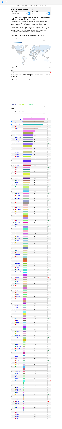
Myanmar (18, 290)
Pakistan (17, 403)
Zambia (17, 277)
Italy (16, 288)
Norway (17, 202)
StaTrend (7, 2)
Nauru (17, 200)
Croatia (17, 191)
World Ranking (16, 2)
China (17, 362)
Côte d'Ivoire (18, 346)
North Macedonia (19, 160)
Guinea (17, 250)
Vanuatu (17, 385)
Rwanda (17, 350)
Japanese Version (16, 33)
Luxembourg (18, 119)
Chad (17, 215)
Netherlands (18, 137)
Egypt (17, 387)
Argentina (18, 380)
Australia (17, 337)
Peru (17, 320)
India (17, 352)
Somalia (17, 378)
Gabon (17, 186)
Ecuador (17, 322)
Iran (16, 369)
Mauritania (18, 238)
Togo (17, 344)
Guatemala (18, 373)
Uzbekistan (18, 335)
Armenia (17, 236)
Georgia (17, 205)
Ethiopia (17, 407)
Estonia (17, 154)
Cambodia (18, 156)
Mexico (17, 256)
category (24, 5)
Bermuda (17, 213)
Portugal (17, 220)
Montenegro (18, 209)
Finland (17, 248)
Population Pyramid (25, 2)
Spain (17, 261)
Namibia (17, 281)
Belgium (17, 135)
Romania (17, 258)
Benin (17, 358)
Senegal (17, 342)
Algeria (17, 309)
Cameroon (18, 371)
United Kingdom (19, 305)
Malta (17, 126)
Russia (17, 329)
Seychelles (18, 130)
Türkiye (17, 279)
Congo (17, 167)
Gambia (17, 416)
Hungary (17, 143)
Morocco (17, 252)
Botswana (18, 254)
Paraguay (18, 296)
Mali (16, 324)
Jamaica (17, 331)
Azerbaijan (18, 193)
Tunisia (17, 231)
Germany (17, 218)
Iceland (17, 240)
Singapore (18, 124)
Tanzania (17, 382)
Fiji (16, 245)
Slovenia (17, 141)
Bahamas (18, 283)
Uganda (17, 401)
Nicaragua (18, 222)
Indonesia (18, 348)
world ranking (17, 5)
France (17, 298)
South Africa (18, 303)
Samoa (17, 396)
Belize (17, 224)
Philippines (18, 326)
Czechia (17, 163)
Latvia (17, 169)
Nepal (17, 412)
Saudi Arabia (18, 269)
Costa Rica (18, 263)
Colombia (17, 364)
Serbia (17, 182)
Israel (17, 307)
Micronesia (18, 318)
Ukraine (17, 294)
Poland (17, 184)
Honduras (18, 265)
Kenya (17, 399)
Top (11, 5)
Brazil (17, 366)
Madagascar (18, 316)
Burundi (17, 414)
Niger (17, 405)
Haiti (17, 409)
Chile (17, 292)
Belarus (17, 180)
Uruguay (17, 311)
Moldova (17, 267)
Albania (17, 285)
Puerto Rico (18, 207)
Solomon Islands (19, 339)
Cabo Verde (18, 275)
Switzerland (18, 158)
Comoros (17, 394)
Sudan (17, 418)
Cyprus (17, 139)
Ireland (17, 128)
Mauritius (18, 198)
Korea (17, 228)
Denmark (17, 173)
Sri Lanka (17, 360)
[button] (17, 38)
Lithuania (17, 145)
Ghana (17, 333)
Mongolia (17, 171)
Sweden (17, 211)
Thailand (17, 178)
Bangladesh (18, 392)
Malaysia (17, 165)
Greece (17, 226)
